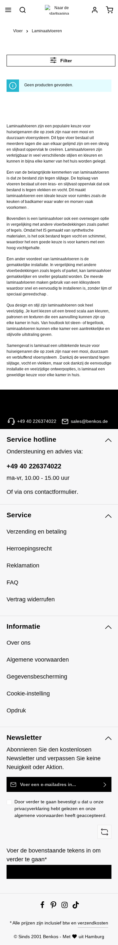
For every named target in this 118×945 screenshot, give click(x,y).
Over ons (18, 642)
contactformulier (56, 492)
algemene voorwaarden (39, 815)
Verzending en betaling (37, 531)
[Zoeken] (22, 9)
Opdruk (16, 710)
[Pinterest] (54, 906)
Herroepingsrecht (29, 548)
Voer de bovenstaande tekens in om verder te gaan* (54, 855)
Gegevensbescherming (37, 676)
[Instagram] (65, 906)
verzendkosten (93, 922)
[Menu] (8, 9)
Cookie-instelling (28, 693)
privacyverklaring (31, 808)
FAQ (12, 582)
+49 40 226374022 (34, 466)
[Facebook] (43, 906)
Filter (65, 60)
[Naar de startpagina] (59, 10)
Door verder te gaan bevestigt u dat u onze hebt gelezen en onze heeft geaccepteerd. (60, 808)
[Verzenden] (105, 784)
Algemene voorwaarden (38, 659)
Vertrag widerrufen (31, 599)
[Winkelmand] (109, 9)
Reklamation (23, 565)
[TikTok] (75, 906)
